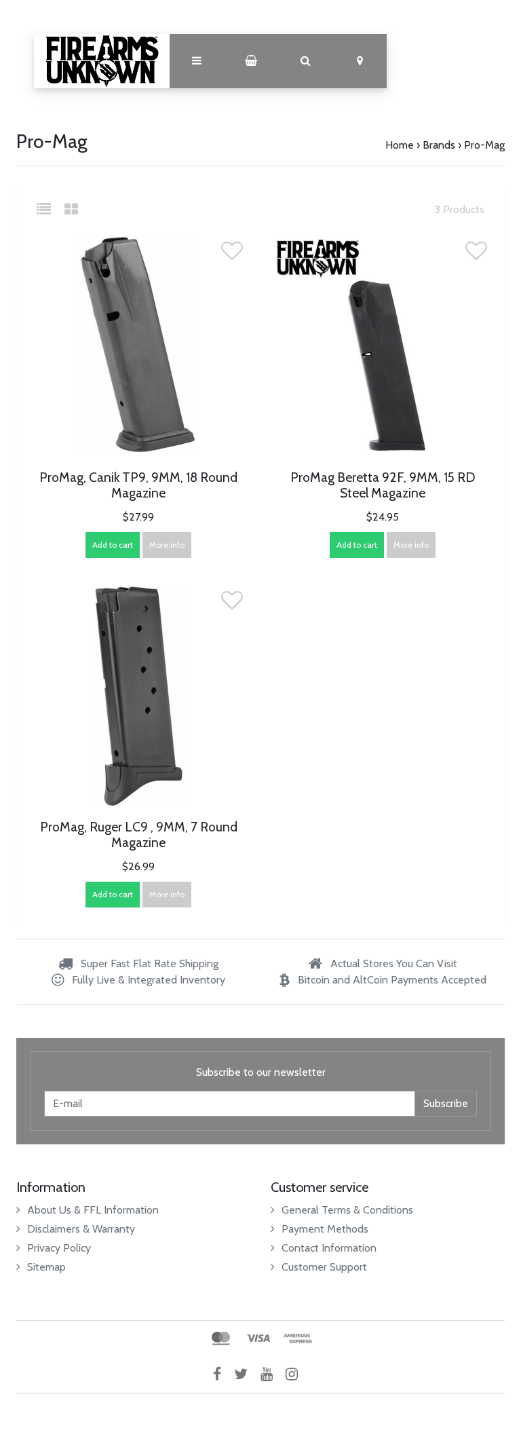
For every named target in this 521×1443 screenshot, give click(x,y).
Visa (258, 1338)
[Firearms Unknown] (102, 61)
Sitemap (46, 1266)
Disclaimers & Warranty (81, 1228)
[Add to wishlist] (232, 254)
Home (399, 144)
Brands (439, 144)
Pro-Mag (484, 144)
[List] (49, 209)
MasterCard (221, 1338)
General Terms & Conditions (347, 1209)
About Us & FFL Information (93, 1209)
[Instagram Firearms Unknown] (297, 1374)
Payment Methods (325, 1228)
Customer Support (324, 1266)
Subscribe (445, 1103)
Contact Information (329, 1247)
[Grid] (71, 209)
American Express (298, 1338)
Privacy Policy (59, 1247)
